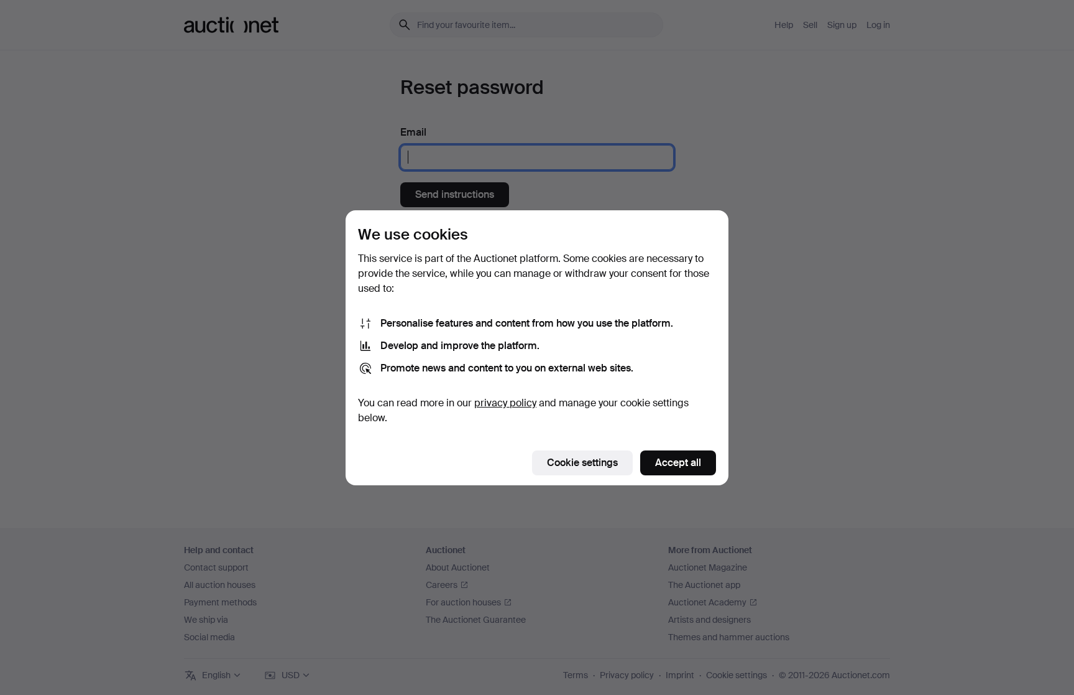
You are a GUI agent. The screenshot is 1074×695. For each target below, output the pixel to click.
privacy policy (505, 402)
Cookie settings (582, 462)
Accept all (678, 462)
